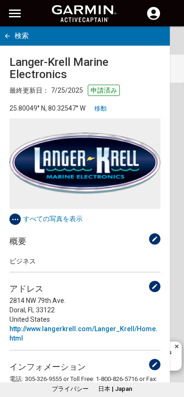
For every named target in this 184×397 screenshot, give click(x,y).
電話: (16, 378)
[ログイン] (153, 19)
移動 (100, 108)
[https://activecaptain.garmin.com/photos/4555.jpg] (84, 164)
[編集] (154, 239)
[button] (172, 354)
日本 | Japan (115, 388)
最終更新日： (29, 90)
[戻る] (7, 36)
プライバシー (70, 388)
